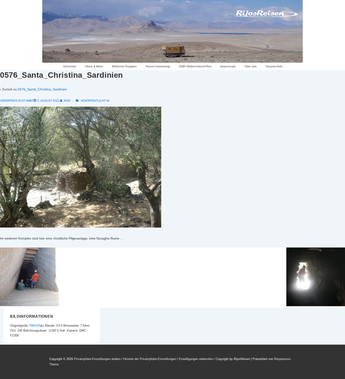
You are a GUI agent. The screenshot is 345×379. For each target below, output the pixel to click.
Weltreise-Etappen (124, 66)
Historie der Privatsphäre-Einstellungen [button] (149, 359)
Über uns (251, 66)
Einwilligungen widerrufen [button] (196, 359)
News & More (94, 66)
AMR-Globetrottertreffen (195, 66)
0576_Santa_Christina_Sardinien (42, 89)
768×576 (35, 325)
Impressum (228, 66)
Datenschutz (274, 66)
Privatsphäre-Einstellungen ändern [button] (97, 359)
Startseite (69, 66)
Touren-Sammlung (158, 66)
